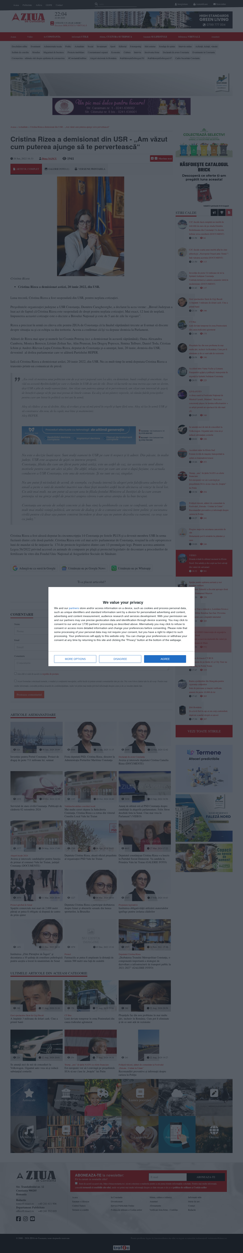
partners (74, 608)
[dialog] (121, 626)
